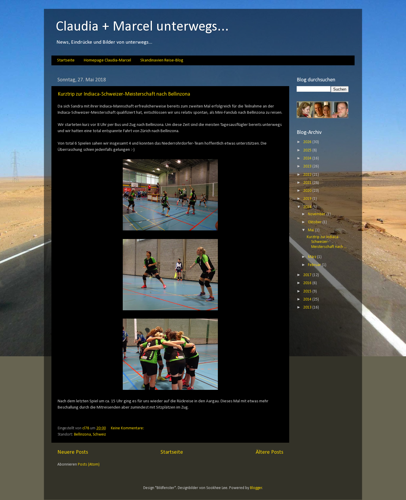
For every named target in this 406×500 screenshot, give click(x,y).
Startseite (66, 60)
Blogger (256, 488)
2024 (307, 158)
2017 (307, 275)
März (312, 257)
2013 (307, 307)
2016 (307, 283)
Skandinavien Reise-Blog (161, 60)
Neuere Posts (72, 452)
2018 (307, 207)
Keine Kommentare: (128, 428)
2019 (307, 199)
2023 (307, 166)
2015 (307, 291)
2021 (307, 183)
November (317, 214)
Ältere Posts (269, 452)
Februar (315, 265)
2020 (307, 191)
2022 (307, 175)
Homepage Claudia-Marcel (107, 60)
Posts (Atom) (89, 464)
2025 (307, 150)
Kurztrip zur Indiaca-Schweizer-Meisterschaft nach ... (327, 242)
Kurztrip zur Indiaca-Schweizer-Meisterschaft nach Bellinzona (124, 94)
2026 (307, 142)
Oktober (315, 222)
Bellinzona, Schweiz (90, 434)
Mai (311, 230)
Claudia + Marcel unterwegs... (142, 27)
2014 (307, 299)
